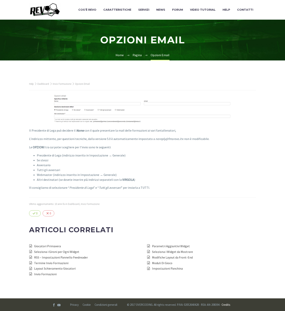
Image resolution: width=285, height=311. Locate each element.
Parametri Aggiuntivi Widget (171, 246)
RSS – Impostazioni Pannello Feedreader (61, 257)
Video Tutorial (203, 9)
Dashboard (43, 83)
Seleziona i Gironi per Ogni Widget (56, 252)
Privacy (74, 304)
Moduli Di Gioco (162, 263)
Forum (177, 9)
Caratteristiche (117, 9)
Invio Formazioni (45, 274)
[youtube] (58, 305)
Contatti (245, 9)
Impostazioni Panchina (167, 268)
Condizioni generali (106, 304)
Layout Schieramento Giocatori (55, 268)
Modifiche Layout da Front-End (172, 257)
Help (226, 9)
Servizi (143, 9)
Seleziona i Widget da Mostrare (172, 252)
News (160, 9)
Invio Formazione (62, 83)
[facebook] (53, 305)
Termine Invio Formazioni (51, 263)
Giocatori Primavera (47, 246)
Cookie (87, 304)
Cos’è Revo (87, 9)
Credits (226, 305)
